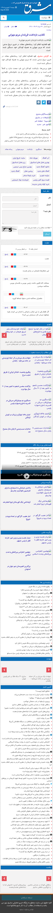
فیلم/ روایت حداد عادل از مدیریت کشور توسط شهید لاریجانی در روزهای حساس (26, 779)
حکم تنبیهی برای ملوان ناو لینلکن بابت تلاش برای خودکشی (30, 824)
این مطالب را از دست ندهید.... (40, 352)
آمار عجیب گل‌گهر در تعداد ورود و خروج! (18, 518)
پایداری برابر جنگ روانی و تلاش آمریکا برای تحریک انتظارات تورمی (28, 848)
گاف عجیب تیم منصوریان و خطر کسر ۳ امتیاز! (34, 606)
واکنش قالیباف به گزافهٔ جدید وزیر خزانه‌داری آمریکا (32, 784)
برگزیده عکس (46, 532)
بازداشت (29, 149)
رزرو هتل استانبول (18, 162)
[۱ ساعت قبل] (39, 877)
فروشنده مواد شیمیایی (20, 179)
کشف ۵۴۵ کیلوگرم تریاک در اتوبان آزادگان (17, 416)
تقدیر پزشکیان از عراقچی (41, 855)
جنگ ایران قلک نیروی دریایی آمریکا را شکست (34, 768)
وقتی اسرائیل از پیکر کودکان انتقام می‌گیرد (35, 725)
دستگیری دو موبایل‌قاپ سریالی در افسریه (33, 475)
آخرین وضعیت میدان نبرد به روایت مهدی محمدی (33, 650)
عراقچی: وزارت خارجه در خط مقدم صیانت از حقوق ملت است (29, 804)
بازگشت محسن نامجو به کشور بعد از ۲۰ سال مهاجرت (16, 388)
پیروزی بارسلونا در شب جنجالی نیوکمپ (36, 701)
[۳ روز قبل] (39, 333)
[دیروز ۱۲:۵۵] (41, 419)
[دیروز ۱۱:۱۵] (41, 520)
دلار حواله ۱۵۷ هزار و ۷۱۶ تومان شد (37, 456)
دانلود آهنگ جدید (42, 166)
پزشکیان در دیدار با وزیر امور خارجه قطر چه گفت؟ (33, 845)
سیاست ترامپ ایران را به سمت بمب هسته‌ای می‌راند (32, 694)
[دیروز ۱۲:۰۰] (41, 570)
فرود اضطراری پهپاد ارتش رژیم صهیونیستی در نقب (33, 831)
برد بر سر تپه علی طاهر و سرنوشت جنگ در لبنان (33, 841)
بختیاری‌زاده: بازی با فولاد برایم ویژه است (36, 771)
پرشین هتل (28, 171)
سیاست (44, 17)
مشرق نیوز (32, 7)
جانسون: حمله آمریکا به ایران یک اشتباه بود (35, 728)
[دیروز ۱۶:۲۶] (26, 476)
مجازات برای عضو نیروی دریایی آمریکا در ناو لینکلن (33, 620)
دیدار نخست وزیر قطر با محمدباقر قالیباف (35, 808)
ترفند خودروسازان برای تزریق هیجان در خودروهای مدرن (15, 343)
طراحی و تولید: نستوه (26, 909)
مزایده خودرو (44, 175)
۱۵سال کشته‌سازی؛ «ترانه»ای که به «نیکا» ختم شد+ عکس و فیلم (27, 141)
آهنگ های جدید (43, 171)
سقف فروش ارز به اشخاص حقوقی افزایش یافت (33, 811)
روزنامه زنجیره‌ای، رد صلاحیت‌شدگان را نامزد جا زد (32, 134)
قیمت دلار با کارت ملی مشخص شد (38, 449)
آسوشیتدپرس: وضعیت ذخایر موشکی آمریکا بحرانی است (31, 775)
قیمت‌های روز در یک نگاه (42, 445)
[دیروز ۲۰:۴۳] (41, 506)
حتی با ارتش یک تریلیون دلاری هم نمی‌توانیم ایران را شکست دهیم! (27, 708)
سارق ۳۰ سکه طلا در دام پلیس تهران (14, 677)
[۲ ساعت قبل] (14, 877)
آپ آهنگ (45, 158)
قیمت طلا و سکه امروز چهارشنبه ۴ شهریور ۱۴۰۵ (33, 452)
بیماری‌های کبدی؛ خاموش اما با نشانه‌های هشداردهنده (31, 711)
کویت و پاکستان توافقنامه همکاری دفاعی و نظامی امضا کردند (29, 838)
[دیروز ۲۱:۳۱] (41, 492)
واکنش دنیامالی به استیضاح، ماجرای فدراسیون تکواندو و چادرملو (17, 489)
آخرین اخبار (47, 687)
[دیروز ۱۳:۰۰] (41, 556)
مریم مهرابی (20, 149)
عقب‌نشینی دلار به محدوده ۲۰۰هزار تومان (35, 462)
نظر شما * (47, 211)
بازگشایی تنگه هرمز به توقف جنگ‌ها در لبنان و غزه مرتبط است (29, 731)
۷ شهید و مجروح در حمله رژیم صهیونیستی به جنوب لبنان (30, 821)
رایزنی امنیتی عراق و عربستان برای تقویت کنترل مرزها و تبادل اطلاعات (26, 858)
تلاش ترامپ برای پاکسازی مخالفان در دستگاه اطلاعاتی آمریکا (29, 721)
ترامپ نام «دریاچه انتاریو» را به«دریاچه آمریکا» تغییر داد (31, 755)
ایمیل (48, 204)
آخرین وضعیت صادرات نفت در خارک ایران (35, 627)
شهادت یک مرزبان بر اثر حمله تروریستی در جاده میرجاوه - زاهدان (16, 359)
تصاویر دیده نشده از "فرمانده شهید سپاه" (36, 610)
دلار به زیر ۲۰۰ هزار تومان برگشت (38, 459)
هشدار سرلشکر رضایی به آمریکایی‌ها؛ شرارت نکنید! (32, 794)
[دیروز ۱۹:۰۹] (41, 376)
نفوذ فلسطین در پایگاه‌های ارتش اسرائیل (36, 715)
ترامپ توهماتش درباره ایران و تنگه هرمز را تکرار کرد (32, 643)
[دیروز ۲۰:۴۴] (41, 362)
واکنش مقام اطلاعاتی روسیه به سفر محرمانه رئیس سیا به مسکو (28, 653)
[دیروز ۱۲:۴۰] (41, 433)
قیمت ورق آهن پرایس (41, 179)
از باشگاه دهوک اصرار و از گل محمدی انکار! (35, 590)
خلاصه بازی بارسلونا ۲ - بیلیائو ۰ (39, 698)
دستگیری (39, 149)
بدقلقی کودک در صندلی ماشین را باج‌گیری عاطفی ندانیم (31, 704)
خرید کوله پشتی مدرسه (40, 184)
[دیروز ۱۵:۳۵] (41, 404)
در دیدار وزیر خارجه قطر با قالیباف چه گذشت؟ (34, 600)
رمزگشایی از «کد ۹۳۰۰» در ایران (39, 623)
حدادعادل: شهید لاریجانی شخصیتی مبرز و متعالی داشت (31, 797)
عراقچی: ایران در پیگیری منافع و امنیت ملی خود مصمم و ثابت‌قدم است (26, 738)
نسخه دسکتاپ (26, 897)
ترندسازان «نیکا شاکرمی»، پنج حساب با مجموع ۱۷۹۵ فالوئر (29, 137)
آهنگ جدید (15, 171)
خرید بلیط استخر (29, 175)
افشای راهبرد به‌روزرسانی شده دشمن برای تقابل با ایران (31, 828)
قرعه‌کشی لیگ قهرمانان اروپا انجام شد (16, 502)
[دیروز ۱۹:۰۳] (41, 542)
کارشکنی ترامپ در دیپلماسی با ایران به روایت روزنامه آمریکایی (29, 742)
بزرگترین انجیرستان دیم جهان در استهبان (18, 568)
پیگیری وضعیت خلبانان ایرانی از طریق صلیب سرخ (16, 374)
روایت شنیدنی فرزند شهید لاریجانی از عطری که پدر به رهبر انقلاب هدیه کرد (26, 638)
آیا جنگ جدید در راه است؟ (41, 630)
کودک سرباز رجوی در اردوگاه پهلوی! (38, 596)
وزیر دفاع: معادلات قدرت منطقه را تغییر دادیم (34, 801)
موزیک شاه (34, 158)
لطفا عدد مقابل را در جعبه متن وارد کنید (37, 228)
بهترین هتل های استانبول (39, 162)
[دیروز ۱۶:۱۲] (41, 390)
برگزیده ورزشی (46, 482)
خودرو (49, 324)
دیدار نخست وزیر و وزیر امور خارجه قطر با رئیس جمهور (17, 539)
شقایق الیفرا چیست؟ (43, 691)
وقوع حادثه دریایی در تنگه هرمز (39, 586)
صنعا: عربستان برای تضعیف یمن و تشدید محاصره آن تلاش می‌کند (27, 745)
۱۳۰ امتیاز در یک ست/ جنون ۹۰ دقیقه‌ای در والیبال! (32, 603)
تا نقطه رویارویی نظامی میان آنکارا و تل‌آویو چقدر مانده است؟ (29, 617)
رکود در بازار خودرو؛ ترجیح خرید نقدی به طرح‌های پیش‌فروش (39, 343)
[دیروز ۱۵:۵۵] (14, 668)
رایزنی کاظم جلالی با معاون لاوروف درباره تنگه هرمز (32, 862)
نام (50, 197)
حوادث (48, 659)
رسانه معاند (8, 149)
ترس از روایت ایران (43, 718)
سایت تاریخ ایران (19, 158)
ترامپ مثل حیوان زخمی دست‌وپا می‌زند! (36, 735)
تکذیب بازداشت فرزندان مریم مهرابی (26, 35)
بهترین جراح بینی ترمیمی (22, 166)
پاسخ (6, 254)
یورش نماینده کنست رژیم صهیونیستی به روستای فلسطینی (30, 752)
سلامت (48, 867)
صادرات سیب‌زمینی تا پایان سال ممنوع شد (16, 430)
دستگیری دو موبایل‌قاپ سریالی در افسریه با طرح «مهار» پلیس (18, 402)
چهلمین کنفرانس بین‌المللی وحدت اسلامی (18, 554)
